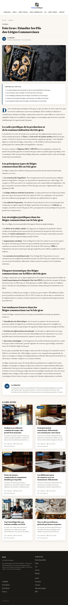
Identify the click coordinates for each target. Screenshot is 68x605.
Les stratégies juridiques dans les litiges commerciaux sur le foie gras (27, 95)
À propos (60, 392)
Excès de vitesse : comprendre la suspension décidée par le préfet (15, 477)
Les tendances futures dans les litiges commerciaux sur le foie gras (26, 101)
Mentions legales (40, 588)
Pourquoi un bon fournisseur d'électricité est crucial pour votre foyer (48, 430)
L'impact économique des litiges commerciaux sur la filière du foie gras (27, 98)
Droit (15, 12)
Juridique (7, 12)
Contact (37, 585)
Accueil (4, 20)
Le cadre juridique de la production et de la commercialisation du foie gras (28, 90)
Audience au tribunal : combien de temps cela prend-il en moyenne (13, 430)
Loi (45, 12)
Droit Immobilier (36, 12)
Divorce (4, 592)
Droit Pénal (53, 12)
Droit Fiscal (23, 12)
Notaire (37, 573)
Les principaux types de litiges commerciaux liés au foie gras (25, 93)
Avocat (62, 12)
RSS (36, 592)
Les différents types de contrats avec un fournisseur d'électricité (47, 477)
